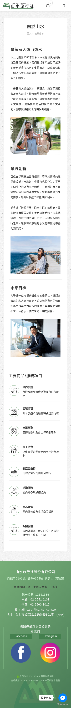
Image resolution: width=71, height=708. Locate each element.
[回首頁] (18, 6)
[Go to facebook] (62, 697)
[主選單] (56, 6)
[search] (64, 6)
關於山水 (39, 33)
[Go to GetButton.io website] (62, 704)
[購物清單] (48, 5)
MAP (60, 615)
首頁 (29, 33)
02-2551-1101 (40, 599)
